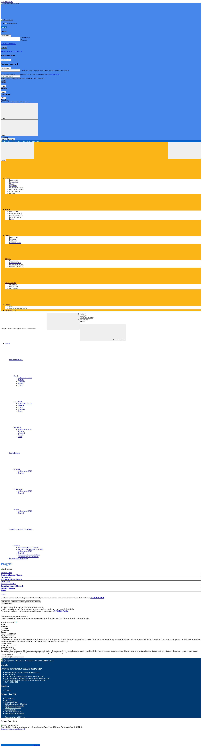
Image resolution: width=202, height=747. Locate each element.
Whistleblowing (10, 710)
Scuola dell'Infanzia (86, 318)
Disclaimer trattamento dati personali (13, 729)
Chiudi (3, 86)
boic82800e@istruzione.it (27, 676)
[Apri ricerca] (184, 150)
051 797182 (12, 674)
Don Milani (17, 427)
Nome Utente (25, 38)
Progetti (20, 383)
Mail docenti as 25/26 (25, 378)
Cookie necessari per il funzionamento (14, 617)
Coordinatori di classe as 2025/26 (29, 555)
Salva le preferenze (17, 657)
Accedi (4, 27)
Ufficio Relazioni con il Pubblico (16, 704)
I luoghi (82, 316)
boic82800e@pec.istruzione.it (27, 680)
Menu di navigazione (118, 340)
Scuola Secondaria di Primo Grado (21, 529)
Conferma (11, 139)
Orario (20, 385)
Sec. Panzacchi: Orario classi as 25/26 (30, 549)
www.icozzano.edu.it (8, 622)
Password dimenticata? (8, 44)
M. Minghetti (18, 489)
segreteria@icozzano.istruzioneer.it (30, 678)
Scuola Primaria (14, 453)
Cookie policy (9, 698)
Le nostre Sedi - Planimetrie (18, 559)
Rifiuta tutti (18, 601)
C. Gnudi (16, 469)
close (3, 160)
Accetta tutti (33, 601)
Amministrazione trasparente (14, 713)
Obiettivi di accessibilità (13, 708)
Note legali (8, 700)
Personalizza (6, 601)
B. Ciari (16, 509)
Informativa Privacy (11, 702)
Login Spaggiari (54, 74)
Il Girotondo (84, 320)
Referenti (21, 493)
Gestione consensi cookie (13, 711)
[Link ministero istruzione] (10, 4)
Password (24, 40)
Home (82, 314)
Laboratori (21, 381)
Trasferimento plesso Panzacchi (28, 557)
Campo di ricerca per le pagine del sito (13, 328)
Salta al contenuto (7, 2)
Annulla (4, 139)
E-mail (23, 70)
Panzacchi (17, 545)
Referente (21, 380)
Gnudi (15, 376)
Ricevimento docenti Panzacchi (28, 547)
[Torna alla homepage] (101, 141)
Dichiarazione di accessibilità (14, 706)
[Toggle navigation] (17, 150)
